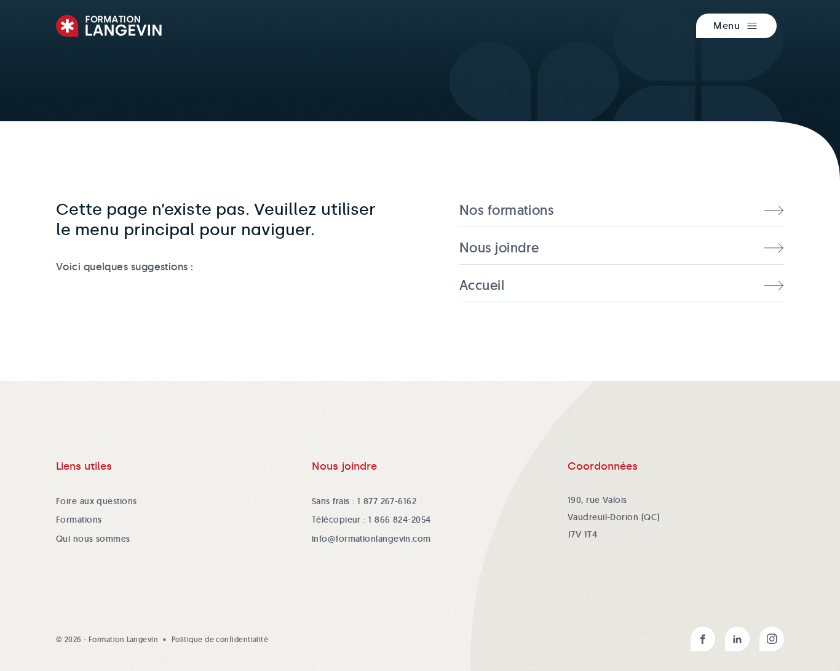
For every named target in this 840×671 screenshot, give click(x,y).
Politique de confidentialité (220, 639)
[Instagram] (771, 639)
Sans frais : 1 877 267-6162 (364, 501)
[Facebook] (703, 639)
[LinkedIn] (737, 639)
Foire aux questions (96, 501)
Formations (79, 519)
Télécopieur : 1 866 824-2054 (371, 519)
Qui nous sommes (93, 538)
